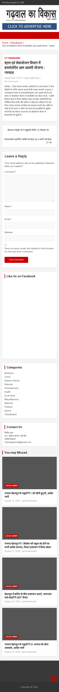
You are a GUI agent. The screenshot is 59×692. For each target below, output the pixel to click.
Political (8, 407)
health (8, 392)
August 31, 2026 (12, 501)
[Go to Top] (54, 678)
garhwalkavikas (32, 78)
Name (8, 206)
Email (8, 219)
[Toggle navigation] (6, 35)
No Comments (11, 81)
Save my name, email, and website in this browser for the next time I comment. (29, 250)
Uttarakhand (12, 58)
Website (9, 232)
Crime (7, 377)
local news (10, 395)
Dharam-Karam (12, 380)
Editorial (8, 384)
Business (9, 373)
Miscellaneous (12, 399)
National (9, 403)
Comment (10, 171)
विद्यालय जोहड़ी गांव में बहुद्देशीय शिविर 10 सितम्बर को (28, 130)
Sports (8, 410)
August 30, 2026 (12, 601)
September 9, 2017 (14, 78)
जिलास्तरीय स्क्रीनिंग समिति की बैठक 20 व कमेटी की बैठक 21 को (28, 141)
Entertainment (11, 388)
